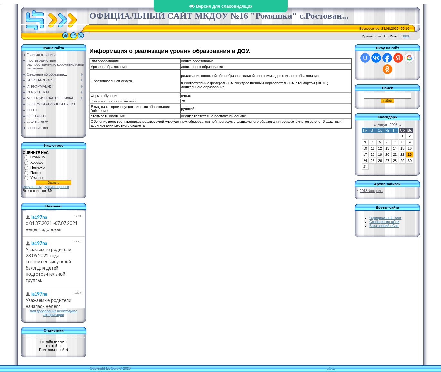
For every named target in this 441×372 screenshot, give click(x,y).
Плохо (35, 173)
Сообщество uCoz (384, 222)
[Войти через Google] (409, 58)
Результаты (32, 187)
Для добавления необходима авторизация (53, 313)
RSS (406, 36)
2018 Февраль (371, 191)
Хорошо (36, 162)
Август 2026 (387, 125)
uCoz (331, 368)
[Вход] (81, 38)
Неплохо (37, 167)
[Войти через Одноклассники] (387, 69)
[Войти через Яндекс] (398, 58)
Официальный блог (385, 218)
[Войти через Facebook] (387, 58)
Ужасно (36, 178)
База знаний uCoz (384, 226)
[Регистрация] (73, 38)
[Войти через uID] (365, 58)
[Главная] (65, 38)
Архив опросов (57, 187)
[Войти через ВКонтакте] (376, 58)
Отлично (37, 157)
